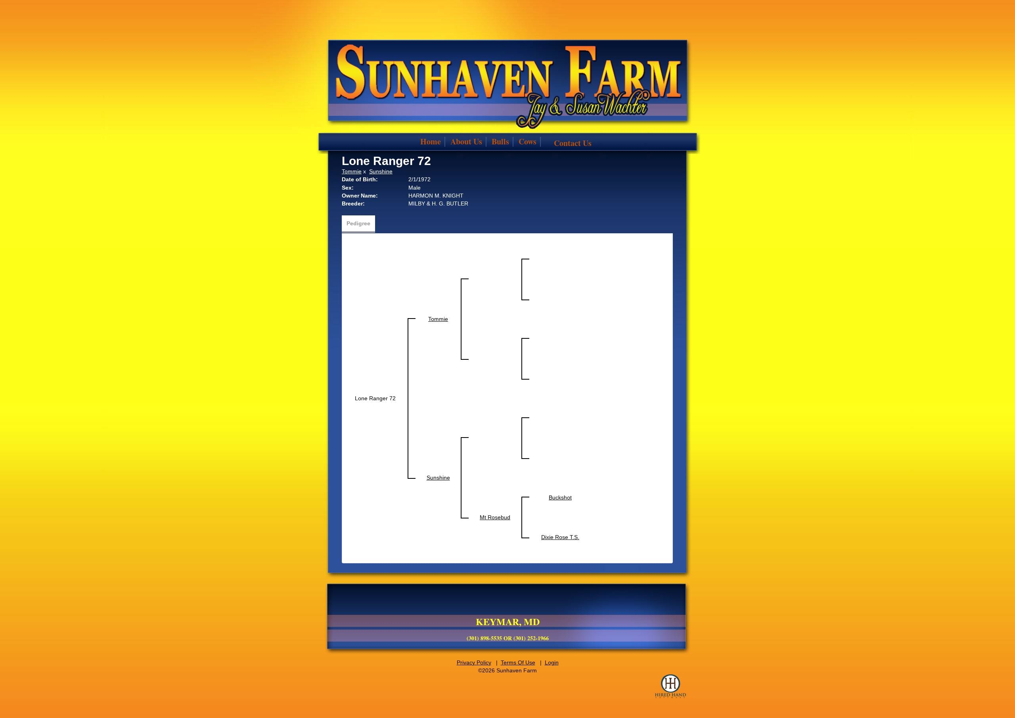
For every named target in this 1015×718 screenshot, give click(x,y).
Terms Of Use (518, 662)
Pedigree (358, 223)
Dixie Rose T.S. (560, 537)
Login (552, 662)
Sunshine (381, 171)
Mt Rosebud (495, 517)
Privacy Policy (474, 662)
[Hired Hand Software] (670, 686)
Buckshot (560, 497)
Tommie (352, 171)
